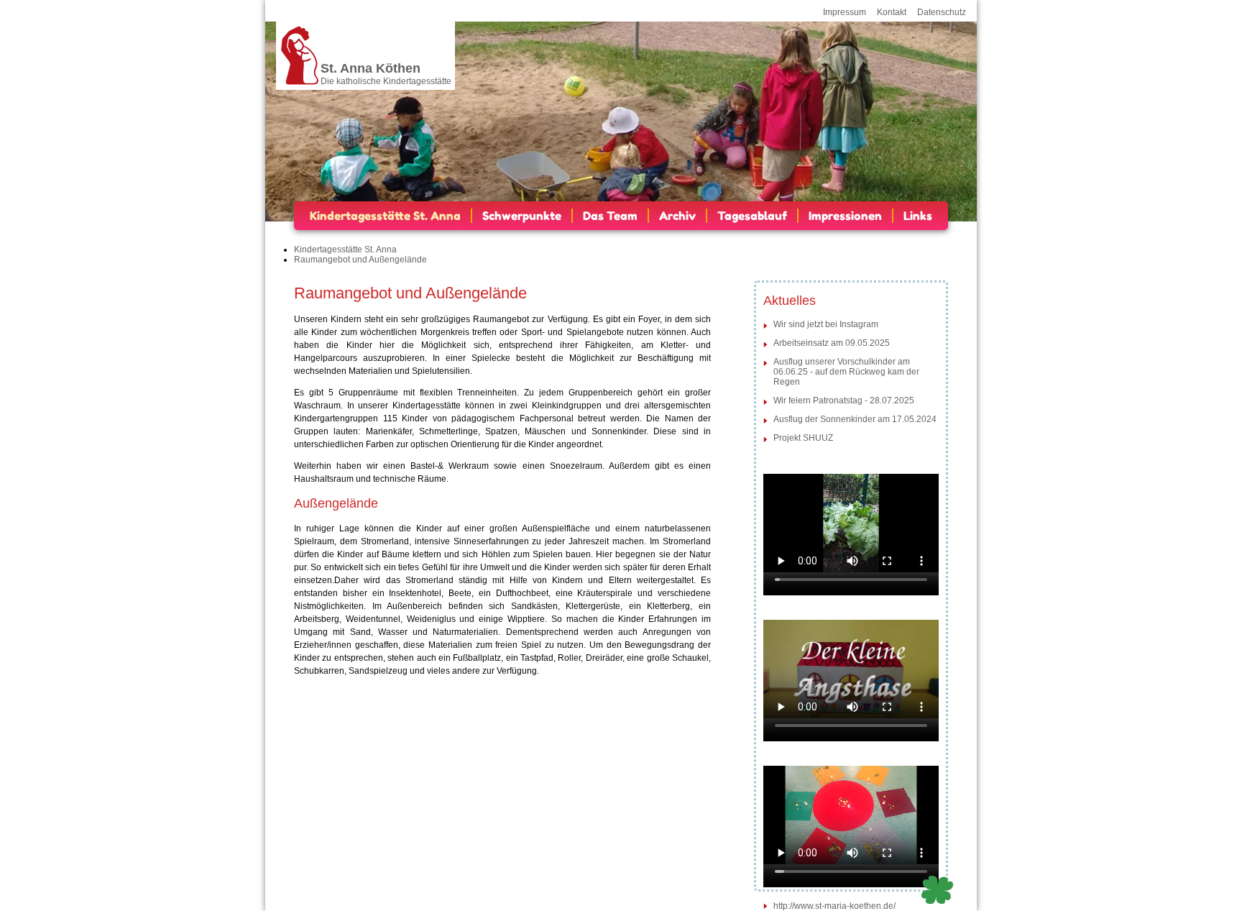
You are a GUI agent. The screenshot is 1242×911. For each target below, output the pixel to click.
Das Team (610, 216)
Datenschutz (941, 12)
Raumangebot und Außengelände (360, 260)
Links (917, 216)
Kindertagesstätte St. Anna (385, 216)
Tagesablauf (752, 216)
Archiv (677, 216)
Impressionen (845, 216)
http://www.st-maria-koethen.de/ (834, 906)
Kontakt (891, 12)
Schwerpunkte (521, 216)
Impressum (844, 12)
